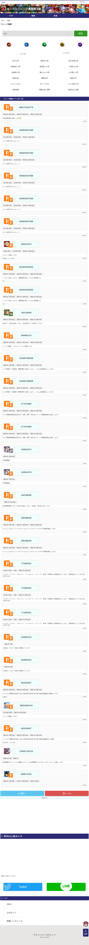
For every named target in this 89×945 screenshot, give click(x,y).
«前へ (23, 793)
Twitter (23, 886)
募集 (33, 16)
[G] (86, 924)
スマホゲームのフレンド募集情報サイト (77, 2)
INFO (9, 904)
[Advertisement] (21, 815)
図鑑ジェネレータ (15, 921)
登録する (44, 797)
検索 (55, 16)
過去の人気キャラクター (8, 876)
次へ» (66, 793)
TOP (11, 16)
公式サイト (12, 913)
